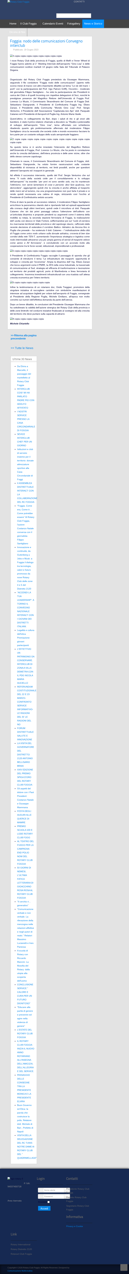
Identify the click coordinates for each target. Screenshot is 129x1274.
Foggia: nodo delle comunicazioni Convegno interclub (46, 43)
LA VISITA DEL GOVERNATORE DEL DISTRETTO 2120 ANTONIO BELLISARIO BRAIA (25, 754)
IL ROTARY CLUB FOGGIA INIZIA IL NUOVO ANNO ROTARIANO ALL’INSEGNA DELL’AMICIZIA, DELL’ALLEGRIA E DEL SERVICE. (25, 1056)
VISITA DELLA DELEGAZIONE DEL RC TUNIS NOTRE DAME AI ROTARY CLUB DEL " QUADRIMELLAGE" (27, 1146)
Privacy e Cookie (74, 1226)
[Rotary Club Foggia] (18, 1)
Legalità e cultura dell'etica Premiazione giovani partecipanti (25, 638)
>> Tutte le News (22, 348)
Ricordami (42, 1202)
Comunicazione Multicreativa (20, 1271)
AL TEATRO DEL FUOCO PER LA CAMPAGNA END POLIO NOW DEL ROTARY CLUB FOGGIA (25, 852)
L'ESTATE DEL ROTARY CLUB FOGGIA (25, 1033)
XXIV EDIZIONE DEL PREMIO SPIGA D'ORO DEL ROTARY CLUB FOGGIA (25, 777)
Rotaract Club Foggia (21, 1254)
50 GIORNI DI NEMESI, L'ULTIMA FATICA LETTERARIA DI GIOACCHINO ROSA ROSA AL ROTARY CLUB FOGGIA (25, 882)
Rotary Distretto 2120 (21, 1249)
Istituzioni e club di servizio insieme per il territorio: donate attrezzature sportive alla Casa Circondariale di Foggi (25, 464)
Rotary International (20, 1244)
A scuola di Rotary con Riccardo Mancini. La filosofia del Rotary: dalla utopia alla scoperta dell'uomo (23, 965)
